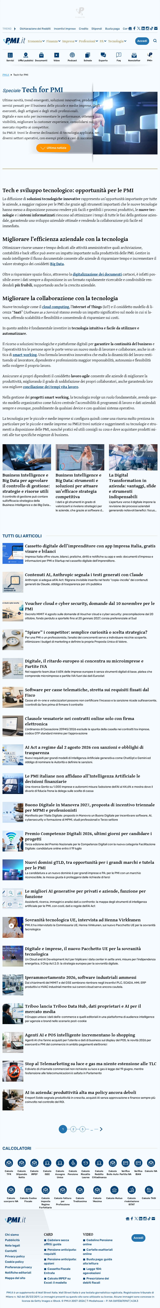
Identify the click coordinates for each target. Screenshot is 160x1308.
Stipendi (96, 28)
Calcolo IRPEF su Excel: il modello (57, 1280)
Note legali (12, 1245)
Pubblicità (12, 1240)
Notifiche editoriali (18, 1272)
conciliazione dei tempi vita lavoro (50, 387)
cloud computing (55, 307)
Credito (83, 28)
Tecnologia (116, 41)
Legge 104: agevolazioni (92, 1271)
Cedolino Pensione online (97, 1242)
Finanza (52, 41)
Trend (6, 28)
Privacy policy (15, 1256)
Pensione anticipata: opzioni (60, 1261)
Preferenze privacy (18, 1267)
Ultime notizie (56, 148)
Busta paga (112, 28)
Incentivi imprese (65, 28)
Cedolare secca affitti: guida (56, 1242)
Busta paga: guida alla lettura (97, 1261)
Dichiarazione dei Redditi (35, 28)
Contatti (11, 1251)
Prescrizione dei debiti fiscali (96, 1280)
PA (102, 41)
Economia (35, 41)
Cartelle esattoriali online (98, 1252)
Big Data (57, 264)
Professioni (87, 41)
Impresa (68, 41)
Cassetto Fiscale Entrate (57, 1271)
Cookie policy (14, 1262)
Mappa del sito (15, 1278)
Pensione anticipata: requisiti (60, 1252)
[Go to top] (134, 1294)
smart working (25, 354)
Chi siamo (12, 1235)
